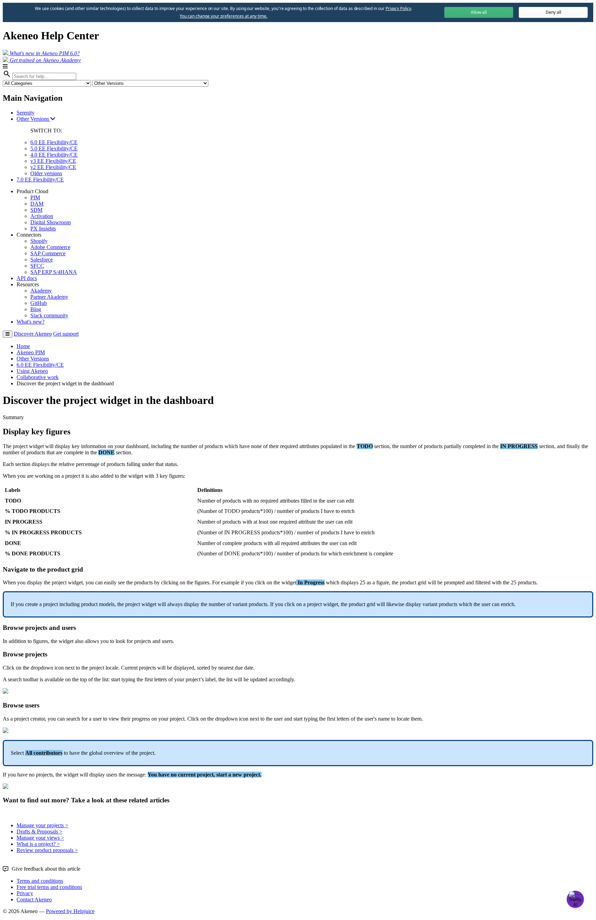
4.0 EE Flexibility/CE (54, 155)
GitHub (38, 303)
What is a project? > (38, 844)
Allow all (479, 12)
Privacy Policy (398, 8)
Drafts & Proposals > (39, 831)
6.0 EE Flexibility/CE (54, 142)
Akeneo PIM (31, 352)
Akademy (41, 291)
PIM (35, 197)
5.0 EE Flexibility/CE (54, 148)
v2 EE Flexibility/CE (53, 167)
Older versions (46, 173)
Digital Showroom (50, 222)
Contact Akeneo (34, 899)
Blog (35, 309)
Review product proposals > (47, 850)
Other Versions (33, 119)
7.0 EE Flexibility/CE (40, 179)
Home (23, 346)
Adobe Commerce (50, 247)
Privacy (25, 893)
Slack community (49, 315)
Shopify (39, 241)
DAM (36, 204)
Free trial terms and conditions (49, 887)
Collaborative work (38, 377)
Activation (41, 216)
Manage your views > (40, 838)
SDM (36, 210)
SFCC (37, 266)
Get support (66, 334)
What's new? (30, 322)
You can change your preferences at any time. (223, 16)
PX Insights (43, 228)
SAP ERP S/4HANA (53, 272)
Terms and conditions (40, 881)
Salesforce (41, 260)
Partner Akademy (49, 297)
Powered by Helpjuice (70, 911)
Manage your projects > (42, 825)
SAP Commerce (48, 253)
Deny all (553, 12)
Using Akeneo (32, 371)
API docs (27, 278)
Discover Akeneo (33, 334)
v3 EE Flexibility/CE (53, 161)
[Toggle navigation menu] (7, 334)
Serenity (25, 113)
